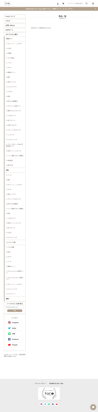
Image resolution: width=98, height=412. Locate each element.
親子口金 (10, 165)
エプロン (10, 91)
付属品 (9, 53)
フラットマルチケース (14, 130)
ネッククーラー (12, 87)
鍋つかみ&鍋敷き (12, 101)
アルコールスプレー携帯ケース (15, 278)
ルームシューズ (12, 139)
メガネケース (11, 115)
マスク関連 (10, 247)
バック (9, 261)
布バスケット (11, 120)
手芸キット (9, 38)
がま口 (9, 48)
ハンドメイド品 (10, 242)
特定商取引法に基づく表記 (56, 383)
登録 (14, 310)
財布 (8, 96)
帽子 (8, 77)
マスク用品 (10, 58)
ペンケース (10, 134)
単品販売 (10, 160)
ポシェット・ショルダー (14, 43)
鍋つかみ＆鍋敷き (12, 204)
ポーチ (9, 67)
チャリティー (11, 294)
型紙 (7, 170)
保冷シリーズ (11, 82)
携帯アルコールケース (14, 110)
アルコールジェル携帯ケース (15, 272)
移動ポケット (11, 72)
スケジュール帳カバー (14, 106)
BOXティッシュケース (14, 151)
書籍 (7, 298)
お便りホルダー (12, 125)
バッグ (9, 63)
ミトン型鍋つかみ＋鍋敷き (15, 155)
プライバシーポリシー (40, 383)
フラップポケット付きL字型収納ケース (14, 145)
